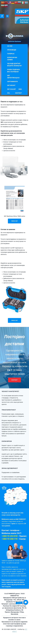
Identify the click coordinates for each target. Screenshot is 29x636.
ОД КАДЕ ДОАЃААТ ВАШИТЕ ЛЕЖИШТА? (14, 65)
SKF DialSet (11, 89)
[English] (9, 2)
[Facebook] (2, 16)
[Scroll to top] (4, 634)
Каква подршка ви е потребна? (13, 71)
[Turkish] (16, 2)
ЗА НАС (9, 46)
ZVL (8, 93)
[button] (26, 602)
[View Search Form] (7, 16)
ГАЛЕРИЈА (10, 53)
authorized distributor (14, 41)
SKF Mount (11, 85)
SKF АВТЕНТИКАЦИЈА (13, 77)
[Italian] (23, 2)
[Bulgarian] (2, 6)
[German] (13, 2)
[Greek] (26, 2)
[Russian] (19, 2)
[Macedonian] (2, 2)
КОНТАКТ (18, 93)
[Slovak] (6, 6)
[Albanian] (6, 2)
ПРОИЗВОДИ (11, 50)
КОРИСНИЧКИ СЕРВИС (12, 58)
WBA (20, 89)
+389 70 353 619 (9, 536)
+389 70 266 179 (9, 539)
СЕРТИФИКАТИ (12, 81)
